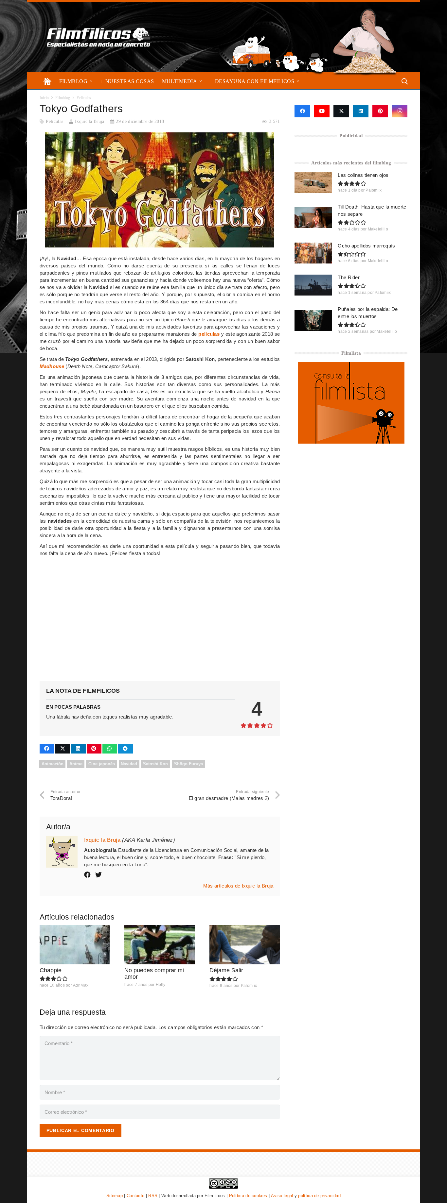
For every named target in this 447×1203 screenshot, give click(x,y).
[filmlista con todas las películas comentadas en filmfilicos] (351, 442)
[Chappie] (75, 944)
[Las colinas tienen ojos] (313, 182)
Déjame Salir (226, 970)
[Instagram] (400, 111)
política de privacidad (319, 1195)
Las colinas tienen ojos (363, 175)
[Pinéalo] (94, 749)
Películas (54, 121)
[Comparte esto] (47, 749)
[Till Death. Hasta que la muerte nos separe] (313, 217)
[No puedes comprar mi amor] (159, 944)
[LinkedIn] (361, 111)
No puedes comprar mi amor (154, 973)
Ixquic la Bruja (89, 121)
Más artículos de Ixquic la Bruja (238, 886)
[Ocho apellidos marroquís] (313, 253)
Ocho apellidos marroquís (366, 245)
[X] (341, 111)
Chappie (51, 970)
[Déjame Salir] (244, 944)
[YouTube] (322, 111)
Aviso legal (282, 1195)
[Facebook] (302, 111)
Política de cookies (248, 1195)
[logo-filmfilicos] (99, 37)
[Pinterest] (380, 111)
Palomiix (249, 985)
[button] (91, 81)
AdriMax (80, 985)
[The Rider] (313, 285)
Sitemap (114, 1195)
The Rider (349, 277)
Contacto (135, 1195)
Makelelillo (378, 229)
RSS (152, 1195)
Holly (161, 984)
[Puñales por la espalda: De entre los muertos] (313, 320)
